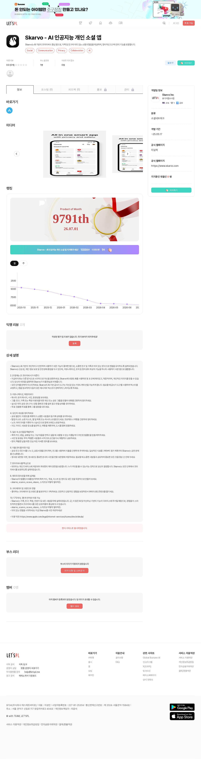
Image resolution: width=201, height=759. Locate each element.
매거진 (91, 675)
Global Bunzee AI (151, 657)
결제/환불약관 (185, 671)
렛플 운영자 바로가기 (30, 668)
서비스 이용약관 (186, 657)
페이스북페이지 (149, 675)
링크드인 (146, 671)
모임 (90, 671)
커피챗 (91, 657)
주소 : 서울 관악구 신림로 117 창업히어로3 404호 (29, 708)
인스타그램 (147, 662)
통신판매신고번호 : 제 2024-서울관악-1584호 (108, 705)
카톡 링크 (23, 664)
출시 (90, 662)
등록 (74, 343)
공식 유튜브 (148, 679)
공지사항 (119, 657)
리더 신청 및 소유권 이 (75, 570)
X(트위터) (147, 666)
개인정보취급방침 (186, 662)
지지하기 (188, 63)
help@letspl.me (32, 672)
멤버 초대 (74, 606)
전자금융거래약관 (186, 666)
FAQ (118, 662)
